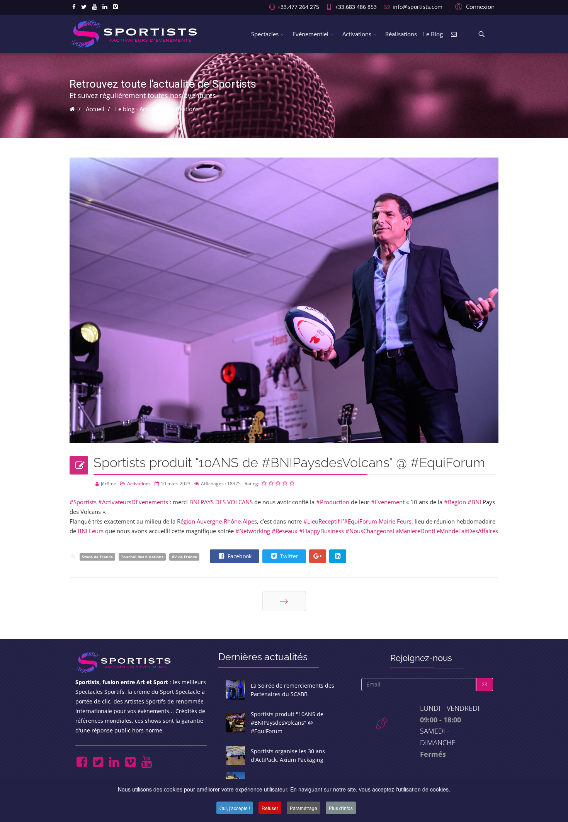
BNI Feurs (91, 531)
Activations (356, 34)
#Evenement (388, 502)
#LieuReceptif (321, 521)
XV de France (184, 556)
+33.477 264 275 (298, 6)
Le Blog (433, 34)
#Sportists (83, 502)
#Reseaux (285, 531)
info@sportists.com (417, 6)
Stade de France (97, 556)
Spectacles (265, 34)
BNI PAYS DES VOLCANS (221, 502)
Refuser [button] (270, 808)
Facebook (239, 556)
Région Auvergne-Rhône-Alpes (217, 521)
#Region (455, 502)
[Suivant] (284, 601)
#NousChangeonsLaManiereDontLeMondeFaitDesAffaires (421, 531)
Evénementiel (310, 34)
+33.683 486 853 (356, 6)
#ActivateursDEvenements (133, 502)
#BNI (474, 502)
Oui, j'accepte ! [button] (234, 808)
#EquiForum (360, 521)
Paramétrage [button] (303, 808)
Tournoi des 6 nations (142, 556)
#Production (332, 502)
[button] (473, 6)
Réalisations (401, 34)
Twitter (288, 556)
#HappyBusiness (321, 531)
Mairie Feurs (395, 521)
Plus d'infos (341, 808)
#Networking (252, 531)
